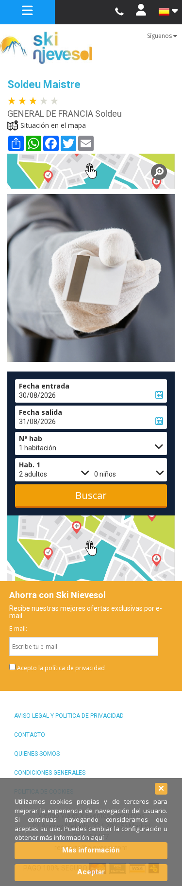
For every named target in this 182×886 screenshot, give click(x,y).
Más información (91, 850)
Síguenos (160, 36)
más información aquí (72, 837)
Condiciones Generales (49, 772)
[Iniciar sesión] (141, 12)
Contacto (29, 734)
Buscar (91, 495)
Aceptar (91, 872)
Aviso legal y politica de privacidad (69, 715)
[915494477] (119, 11)
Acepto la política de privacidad (61, 668)
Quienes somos (37, 753)
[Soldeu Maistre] (91, 171)
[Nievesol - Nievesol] (91, 48)
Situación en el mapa (53, 125)
